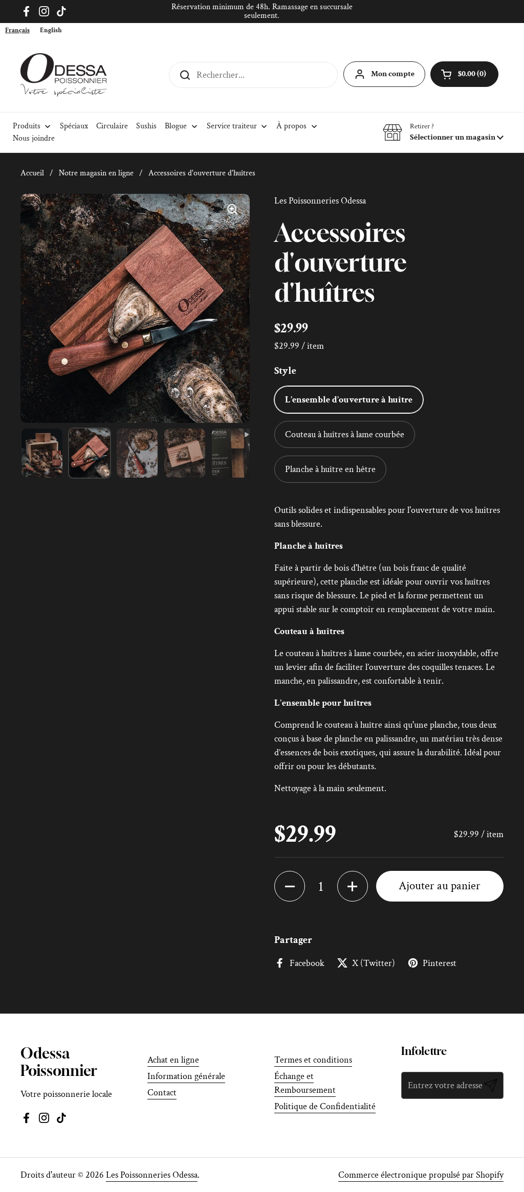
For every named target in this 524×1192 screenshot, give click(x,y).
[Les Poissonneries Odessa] (63, 75)
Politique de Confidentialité (325, 1106)
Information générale (186, 1076)
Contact (162, 1092)
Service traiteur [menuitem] (232, 126)
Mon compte (392, 74)
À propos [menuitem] (291, 126)
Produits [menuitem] (26, 126)
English (51, 30)
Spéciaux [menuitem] (74, 126)
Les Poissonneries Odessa (152, 1175)
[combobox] (17, 30)
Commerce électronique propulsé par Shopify (421, 1175)
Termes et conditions (313, 1060)
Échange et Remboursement (305, 1083)
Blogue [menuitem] (176, 126)
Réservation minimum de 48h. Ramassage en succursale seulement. (262, 11)
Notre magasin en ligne (96, 173)
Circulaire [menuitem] (112, 126)
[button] (443, 132)
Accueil (32, 173)
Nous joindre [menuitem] (34, 138)
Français (17, 30)
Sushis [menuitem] (146, 126)
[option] (51, 30)
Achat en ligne (173, 1060)
